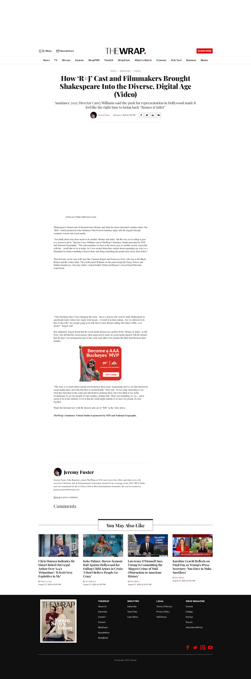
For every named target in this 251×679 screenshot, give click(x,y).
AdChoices (161, 617)
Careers (101, 622)
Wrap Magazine (195, 601)
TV (56, 60)
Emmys (189, 617)
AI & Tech (176, 60)
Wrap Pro (133, 601)
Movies (66, 60)
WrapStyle (124, 60)
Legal (160, 601)
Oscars (189, 622)
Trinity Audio (81, 217)
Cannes (189, 606)
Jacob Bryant (90, 581)
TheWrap (103, 601)
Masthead (102, 627)
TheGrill (108, 60)
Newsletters (67, 51)
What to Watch (143, 60)
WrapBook (103, 638)
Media (204, 60)
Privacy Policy (163, 611)
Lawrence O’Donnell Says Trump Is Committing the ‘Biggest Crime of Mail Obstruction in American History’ (145, 568)
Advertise (102, 611)
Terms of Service (164, 606)
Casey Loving (46, 581)
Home (113, 71)
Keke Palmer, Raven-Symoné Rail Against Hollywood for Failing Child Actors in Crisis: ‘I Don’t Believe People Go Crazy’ (103, 568)
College (189, 611)
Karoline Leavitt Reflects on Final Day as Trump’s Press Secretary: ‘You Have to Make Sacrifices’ (192, 566)
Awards (79, 60)
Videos (137, 71)
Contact (102, 617)
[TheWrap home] (125, 51)
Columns (161, 60)
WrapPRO (93, 60)
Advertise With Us (194, 627)
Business (191, 60)
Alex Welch (134, 581)
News (46, 60)
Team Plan (132, 611)
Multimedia (125, 71)
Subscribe (204, 51)
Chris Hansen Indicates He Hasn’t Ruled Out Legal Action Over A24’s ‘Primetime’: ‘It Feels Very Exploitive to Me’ (56, 568)
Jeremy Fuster (104, 115)
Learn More (132, 617)
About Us (102, 606)
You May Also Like (125, 525)
